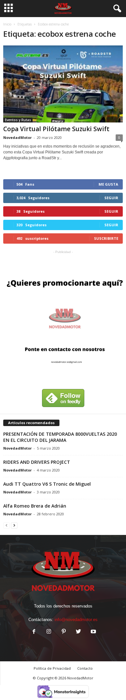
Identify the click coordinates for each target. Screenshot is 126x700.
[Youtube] (93, 632)
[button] (116, 9)
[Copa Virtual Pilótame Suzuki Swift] (63, 83)
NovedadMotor (17, 137)
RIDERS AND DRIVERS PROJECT (36, 462)
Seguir (111, 197)
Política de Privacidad (52, 668)
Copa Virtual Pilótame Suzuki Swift (56, 129)
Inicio (7, 24)
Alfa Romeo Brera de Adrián (34, 506)
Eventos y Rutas (18, 120)
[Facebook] (33, 632)
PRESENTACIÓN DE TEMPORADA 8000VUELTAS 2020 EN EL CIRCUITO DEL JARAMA (60, 437)
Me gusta (108, 184)
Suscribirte (106, 238)
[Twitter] (78, 632)
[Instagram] (48, 632)
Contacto (85, 668)
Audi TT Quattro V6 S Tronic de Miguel (47, 484)
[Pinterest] (63, 632)
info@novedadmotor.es (76, 619)
